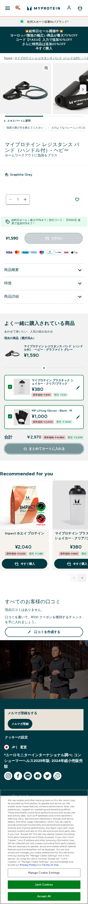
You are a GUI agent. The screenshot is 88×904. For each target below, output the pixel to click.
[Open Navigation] (7, 8)
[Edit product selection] (78, 388)
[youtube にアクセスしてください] (38, 776)
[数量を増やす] (25, 199)
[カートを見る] (80, 8)
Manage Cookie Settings (44, 872)
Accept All (44, 896)
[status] (18, 199)
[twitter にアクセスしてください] (47, 776)
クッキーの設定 (16, 737)
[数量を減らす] (10, 199)
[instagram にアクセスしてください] (8, 776)
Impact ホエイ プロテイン (24, 533)
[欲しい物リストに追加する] (77, 199)
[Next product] (82, 578)
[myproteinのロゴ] (43, 8)
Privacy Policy (28, 864)
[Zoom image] (46, 68)
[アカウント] (69, 8)
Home (8, 58)
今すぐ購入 (28, 563)
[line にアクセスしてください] (28, 776)
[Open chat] (57, 776)
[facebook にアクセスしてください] (18, 776)
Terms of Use (50, 864)
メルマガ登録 (20, 723)
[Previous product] (74, 578)
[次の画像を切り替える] (83, 89)
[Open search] (18, 8)
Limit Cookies (44, 884)
